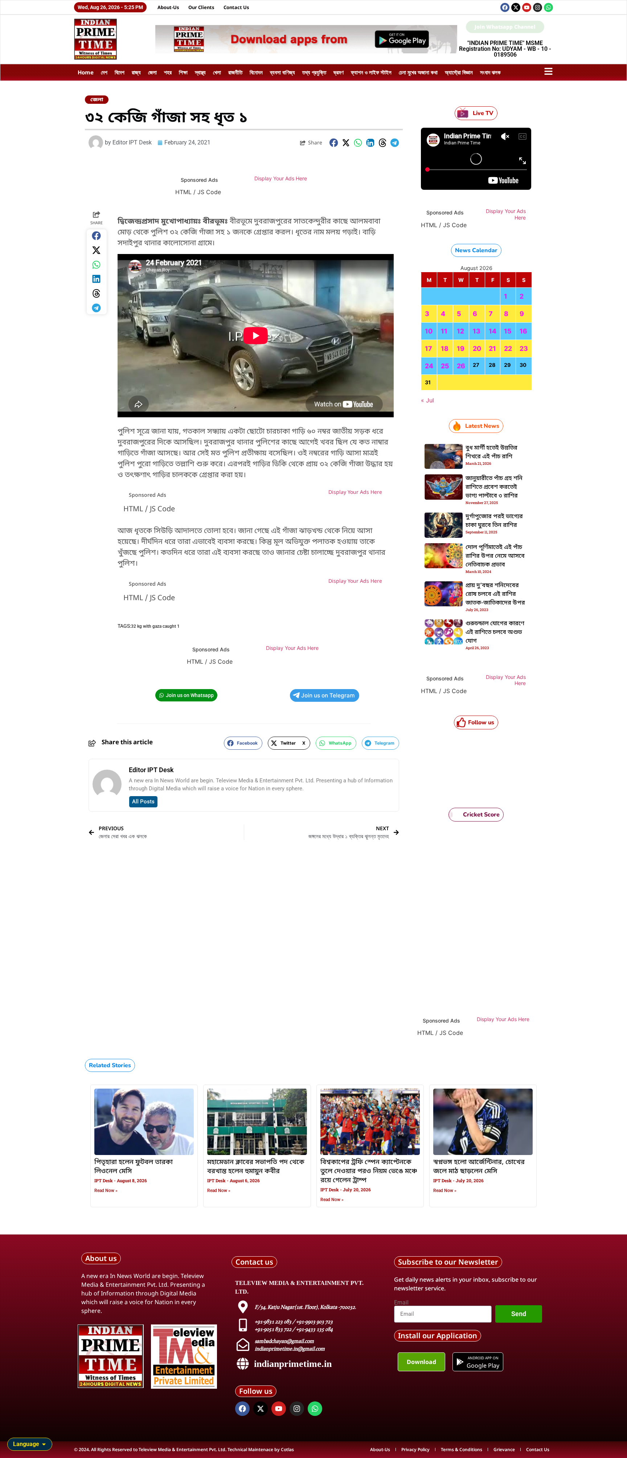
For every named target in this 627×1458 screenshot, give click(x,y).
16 (523, 331)
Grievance (504, 1449)
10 (429, 331)
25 (445, 366)
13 (476, 331)
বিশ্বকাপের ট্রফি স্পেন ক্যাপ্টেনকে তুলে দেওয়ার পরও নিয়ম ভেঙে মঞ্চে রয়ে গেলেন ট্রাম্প (368, 1171)
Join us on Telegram (328, 695)
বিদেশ (119, 72)
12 (460, 331)
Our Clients (201, 7)
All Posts (143, 801)
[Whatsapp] (548, 7)
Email (401, 1303)
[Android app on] (460, 1361)
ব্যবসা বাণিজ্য (282, 72)
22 (508, 348)
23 (524, 348)
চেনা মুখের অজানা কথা (418, 72)
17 (428, 348)
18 (444, 348)
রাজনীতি (235, 72)
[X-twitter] (515, 7)
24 (429, 366)
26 (461, 366)
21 (492, 348)
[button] (333, 142)
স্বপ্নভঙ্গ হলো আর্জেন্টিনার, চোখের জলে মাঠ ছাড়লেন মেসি (479, 1167)
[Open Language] (44, 1444)
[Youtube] (526, 7)
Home (86, 72)
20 (477, 348)
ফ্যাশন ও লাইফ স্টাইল (371, 72)
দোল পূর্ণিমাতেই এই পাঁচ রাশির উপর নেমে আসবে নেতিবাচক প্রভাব (495, 556)
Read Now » (106, 1190)
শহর (168, 72)
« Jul (427, 400)
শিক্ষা (183, 72)
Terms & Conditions (461, 1449)
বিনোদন (256, 72)
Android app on (482, 1357)
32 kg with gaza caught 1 (155, 626)
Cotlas (287, 1449)
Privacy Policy (415, 1449)
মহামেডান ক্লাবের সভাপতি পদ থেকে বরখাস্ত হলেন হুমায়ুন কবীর (255, 1167)
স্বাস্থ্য (200, 72)
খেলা (217, 72)
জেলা (152, 72)
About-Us (168, 7)
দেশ (104, 72)
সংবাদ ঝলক (490, 72)
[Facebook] (504, 7)
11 (444, 331)
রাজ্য (136, 72)
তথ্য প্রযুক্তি (314, 72)
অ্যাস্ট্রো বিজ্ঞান (459, 72)
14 (492, 331)
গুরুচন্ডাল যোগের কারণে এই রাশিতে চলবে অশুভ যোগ (495, 632)
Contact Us (236, 7)
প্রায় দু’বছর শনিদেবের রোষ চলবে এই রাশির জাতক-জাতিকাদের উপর (495, 594)
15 (508, 331)
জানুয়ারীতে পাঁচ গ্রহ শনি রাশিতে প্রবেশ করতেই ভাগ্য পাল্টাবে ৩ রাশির (494, 487)
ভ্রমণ (338, 72)
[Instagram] (537, 7)
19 (460, 348)
